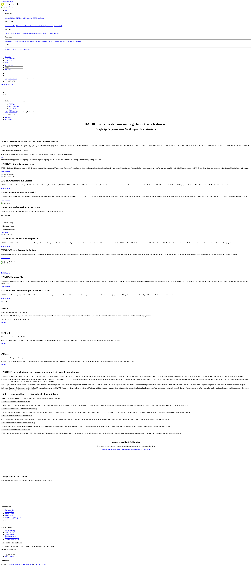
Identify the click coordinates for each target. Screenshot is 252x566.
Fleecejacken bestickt (60, 41)
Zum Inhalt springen (7, 1)
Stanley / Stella (9, 33)
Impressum (29, 564)
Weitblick (39, 33)
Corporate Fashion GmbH (17, 564)
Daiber (29, 33)
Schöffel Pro (55, 33)
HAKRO (24, 33)
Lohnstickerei (9, 49)
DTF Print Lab (20, 18)
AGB (36, 564)
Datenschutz (42, 564)
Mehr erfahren (5, 171)
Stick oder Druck (10, 515)
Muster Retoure (9, 512)
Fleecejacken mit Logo (12, 538)
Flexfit (44, 33)
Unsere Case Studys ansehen (111, 449)
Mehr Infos (4, 233)
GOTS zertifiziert (38, 18)
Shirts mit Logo (21, 41)
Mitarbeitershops (30, 26)
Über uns (56, 26)
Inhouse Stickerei (10, 18)
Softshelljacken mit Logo (12, 539)
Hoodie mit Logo (10, 531)
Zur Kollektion (5, 273)
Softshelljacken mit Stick (46, 41)
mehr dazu (4, 322)
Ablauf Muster (20, 26)
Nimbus (33, 33)
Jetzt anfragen (9, 65)
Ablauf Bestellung (10, 26)
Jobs (28, 49)
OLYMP (48, 33)
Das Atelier (28, 18)
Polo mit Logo (9, 534)
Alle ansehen (5, 158)
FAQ (61, 26)
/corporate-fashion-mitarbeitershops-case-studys (135, 449)
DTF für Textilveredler (20, 49)
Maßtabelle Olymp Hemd (13, 517)
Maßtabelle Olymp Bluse (12, 519)
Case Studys (39, 26)
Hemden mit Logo (10, 536)
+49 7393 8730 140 (11, 556)
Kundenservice (9, 510)
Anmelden (8, 69)
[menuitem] (7, 10)
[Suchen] (24, 101)
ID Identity (17, 33)
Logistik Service (48, 26)
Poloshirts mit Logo (32, 41)
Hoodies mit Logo (10, 41)
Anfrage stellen (9, 513)
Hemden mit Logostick (74, 41)
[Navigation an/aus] (5, 94)
